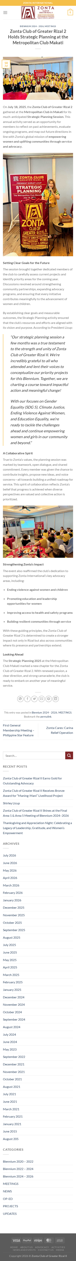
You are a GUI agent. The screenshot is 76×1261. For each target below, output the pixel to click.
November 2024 (14, 1004)
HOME (14, 1247)
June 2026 (10, 863)
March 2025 (11, 975)
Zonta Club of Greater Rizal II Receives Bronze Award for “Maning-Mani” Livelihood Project (34, 793)
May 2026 (10, 870)
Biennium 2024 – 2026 (18, 1176)
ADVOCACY (42, 1247)
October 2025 (12, 922)
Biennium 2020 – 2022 (18, 1161)
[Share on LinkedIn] (55, 699)
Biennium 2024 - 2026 (32, 26)
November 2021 (14, 1072)
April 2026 (10, 878)
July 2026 (9, 855)
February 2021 (13, 1116)
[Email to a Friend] (41, 699)
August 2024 (11, 1027)
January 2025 (12, 989)
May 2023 (10, 1049)
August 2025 (11, 937)
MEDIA (60, 1249)
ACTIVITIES (58, 1247)
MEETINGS (50, 26)
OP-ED (8, 1199)
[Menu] (5, 12)
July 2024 (9, 1034)
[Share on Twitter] (34, 699)
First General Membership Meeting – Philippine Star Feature (18, 730)
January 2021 (12, 1124)
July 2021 (9, 1094)
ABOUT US (26, 1247)
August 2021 (11, 1086)
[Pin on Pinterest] (48, 699)
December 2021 (13, 1064)
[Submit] (69, 755)
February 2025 (13, 982)
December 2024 (13, 997)
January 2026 (12, 900)
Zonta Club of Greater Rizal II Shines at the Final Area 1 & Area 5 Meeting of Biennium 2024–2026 (36, 813)
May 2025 (10, 960)
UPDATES (10, 1213)
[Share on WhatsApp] (20, 699)
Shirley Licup (11, 803)
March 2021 (11, 1109)
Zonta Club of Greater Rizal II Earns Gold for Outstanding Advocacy (32, 780)
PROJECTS (10, 1206)
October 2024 (12, 1012)
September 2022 (14, 1056)
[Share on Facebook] (27, 699)
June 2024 (10, 1042)
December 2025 (13, 907)
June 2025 (10, 952)
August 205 (11, 1139)
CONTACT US (45, 1249)
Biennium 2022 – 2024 (18, 1169)
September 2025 (14, 930)
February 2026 (13, 892)
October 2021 (12, 1079)
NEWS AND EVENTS (24, 1249)
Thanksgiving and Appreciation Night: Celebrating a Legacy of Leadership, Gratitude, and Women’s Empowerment (37, 827)
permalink (45, 716)
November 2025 (14, 915)
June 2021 (10, 1101)
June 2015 (10, 1131)
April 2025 (10, 967)
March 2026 (11, 885)
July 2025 (9, 945)
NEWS (7, 1191)
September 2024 (14, 1019)
